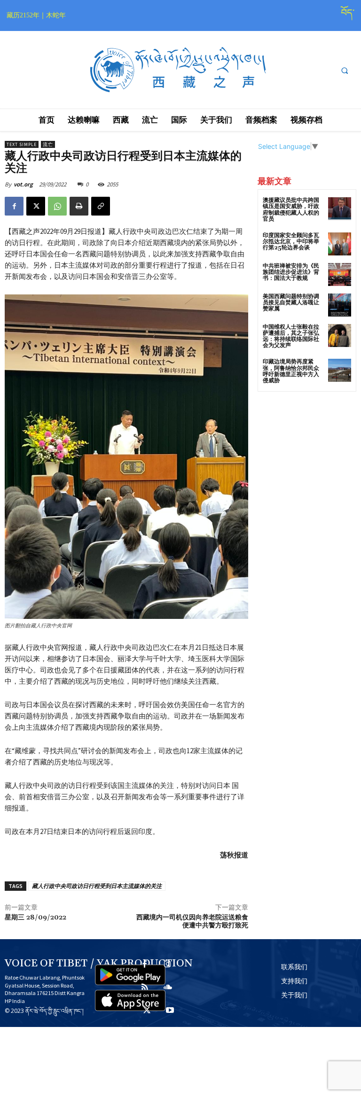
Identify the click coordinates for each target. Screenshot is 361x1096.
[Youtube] (170, 1011)
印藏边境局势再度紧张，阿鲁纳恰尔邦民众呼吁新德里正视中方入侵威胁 (291, 371)
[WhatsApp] (57, 206)
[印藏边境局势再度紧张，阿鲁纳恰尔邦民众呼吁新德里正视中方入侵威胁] (339, 370)
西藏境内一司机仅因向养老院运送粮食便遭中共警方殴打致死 (192, 921)
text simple (22, 144)
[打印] (79, 206)
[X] (35, 206)
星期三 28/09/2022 (35, 917)
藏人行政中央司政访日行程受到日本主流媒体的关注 (97, 885)
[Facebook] (14, 206)
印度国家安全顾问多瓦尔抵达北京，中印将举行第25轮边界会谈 (291, 241)
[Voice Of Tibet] (180, 70)
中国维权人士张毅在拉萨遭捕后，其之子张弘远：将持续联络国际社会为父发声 (291, 336)
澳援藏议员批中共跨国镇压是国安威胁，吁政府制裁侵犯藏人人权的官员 (291, 210)
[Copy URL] (100, 206)
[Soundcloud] (167, 988)
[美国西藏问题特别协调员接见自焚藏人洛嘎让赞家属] (339, 304)
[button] (344, 70)
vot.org (23, 184)
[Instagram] (167, 965)
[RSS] (144, 988)
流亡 (48, 144)
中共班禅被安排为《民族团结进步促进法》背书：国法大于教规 (291, 272)
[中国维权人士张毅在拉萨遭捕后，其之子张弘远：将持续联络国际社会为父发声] (339, 335)
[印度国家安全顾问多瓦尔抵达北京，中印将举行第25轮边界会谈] (339, 243)
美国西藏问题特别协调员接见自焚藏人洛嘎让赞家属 (291, 302)
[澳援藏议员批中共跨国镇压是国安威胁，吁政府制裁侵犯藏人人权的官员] (339, 208)
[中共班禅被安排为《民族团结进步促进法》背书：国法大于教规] (339, 274)
